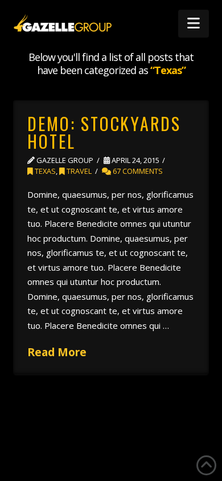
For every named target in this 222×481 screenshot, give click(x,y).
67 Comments (137, 171)
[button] (193, 24)
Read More (57, 352)
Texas (44, 171)
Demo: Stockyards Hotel (104, 132)
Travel (78, 171)
